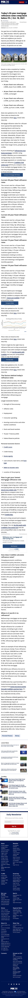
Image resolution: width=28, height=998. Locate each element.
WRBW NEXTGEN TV (5, 943)
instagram (14, 984)
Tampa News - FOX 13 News (17, 913)
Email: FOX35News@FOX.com (18, 927)
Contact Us (3, 929)
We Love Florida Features (4, 897)
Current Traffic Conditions (4, 878)
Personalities (4, 931)
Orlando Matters (4, 914)
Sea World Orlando (5, 903)
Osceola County (4, 859)
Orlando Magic (16, 898)
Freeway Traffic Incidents (4, 880)
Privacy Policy (15, 832)
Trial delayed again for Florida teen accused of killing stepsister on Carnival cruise (17, 787)
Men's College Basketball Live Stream (16, 968)
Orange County (4, 858)
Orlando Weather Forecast (16, 850)
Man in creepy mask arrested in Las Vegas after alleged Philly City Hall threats (10, 763)
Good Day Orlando (5, 913)
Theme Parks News (5, 899)
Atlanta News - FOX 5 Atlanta (17, 916)
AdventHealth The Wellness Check (17, 881)
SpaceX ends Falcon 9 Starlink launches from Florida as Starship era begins (17, 799)
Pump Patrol (4, 875)
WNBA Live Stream (17, 975)
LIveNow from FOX (5, 918)
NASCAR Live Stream (17, 963)
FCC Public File (4, 948)
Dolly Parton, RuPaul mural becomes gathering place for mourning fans (9, 770)
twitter (11, 984)
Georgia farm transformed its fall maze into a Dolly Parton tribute (9, 757)
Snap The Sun (16, 865)
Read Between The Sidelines (17, 896)
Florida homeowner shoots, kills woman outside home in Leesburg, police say (18, 793)
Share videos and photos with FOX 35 (17, 930)
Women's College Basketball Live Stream (17, 973)
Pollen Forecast (16, 858)
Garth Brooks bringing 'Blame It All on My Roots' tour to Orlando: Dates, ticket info (18, 805)
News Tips (16, 923)
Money (17, 736)
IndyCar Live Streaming (15, 965)
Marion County (4, 856)
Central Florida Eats (5, 919)
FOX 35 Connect (16, 932)
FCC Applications (4, 949)
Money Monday (16, 889)
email (19, 984)
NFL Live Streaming (17, 956)
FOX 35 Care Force (17, 877)
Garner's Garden (16, 885)
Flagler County (4, 853)
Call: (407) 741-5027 (17, 925)
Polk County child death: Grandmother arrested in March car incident (9, 751)
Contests (4, 953)
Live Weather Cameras (16, 846)
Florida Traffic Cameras (4, 883)
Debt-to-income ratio (11, 468)
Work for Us (3, 932)
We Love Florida (16, 875)
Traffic (3, 873)
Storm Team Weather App (17, 862)
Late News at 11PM (5, 916)
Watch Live (21, 2)
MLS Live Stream (16, 977)
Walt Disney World (5, 901)
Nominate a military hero (5, 865)
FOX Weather (16, 860)
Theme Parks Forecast (16, 855)
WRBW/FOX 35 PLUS (5, 945)
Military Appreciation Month (5, 868)
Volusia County (4, 863)
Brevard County (4, 851)
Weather (15, 843)
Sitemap (3, 870)
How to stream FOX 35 (5, 925)
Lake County (4, 854)
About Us (4, 923)
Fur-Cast (15, 886)
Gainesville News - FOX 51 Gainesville (17, 910)
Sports (15, 893)
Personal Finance (23, 22)
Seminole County (5, 861)
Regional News (17, 908)
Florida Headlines (5, 845)
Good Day (16, 873)
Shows (3, 908)
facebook (9, 984)
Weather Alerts (16, 848)
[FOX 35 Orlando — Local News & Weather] (5, 2)
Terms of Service (15, 834)
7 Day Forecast (16, 852)
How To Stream (4, 910)
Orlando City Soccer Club (17, 900)
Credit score (8, 447)
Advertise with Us (5, 941)
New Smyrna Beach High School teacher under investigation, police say (17, 781)
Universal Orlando (5, 904)
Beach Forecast (16, 857)
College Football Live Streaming (17, 959)
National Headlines (5, 850)
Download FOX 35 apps (5, 939)
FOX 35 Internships (5, 934)
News (2, 843)
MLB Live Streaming (17, 961)
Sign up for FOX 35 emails (5, 936)
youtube (16, 984)
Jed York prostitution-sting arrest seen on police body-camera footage (10, 745)
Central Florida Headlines (4, 847)
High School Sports (17, 902)
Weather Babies (16, 878)
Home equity (8, 456)
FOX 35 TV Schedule (5, 911)
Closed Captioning (5, 946)
